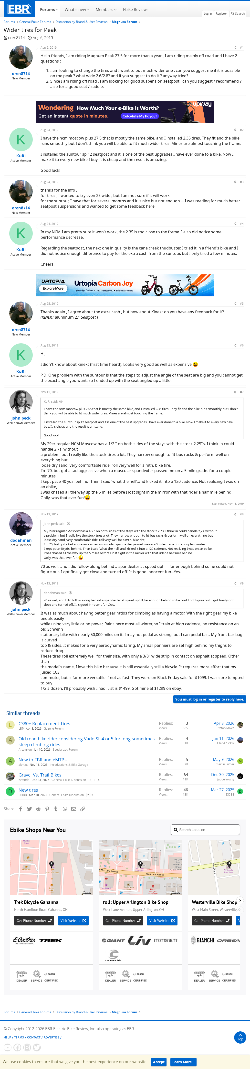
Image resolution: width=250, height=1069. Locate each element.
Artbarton (25, 749)
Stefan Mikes (225, 728)
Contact (34, 1037)
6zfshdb (24, 780)
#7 (242, 392)
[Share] (235, 47)
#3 (242, 182)
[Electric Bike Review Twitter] (37, 1047)
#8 (242, 514)
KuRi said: (51, 401)
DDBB (23, 795)
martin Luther (225, 764)
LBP (21, 728)
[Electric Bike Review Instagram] (27, 1047)
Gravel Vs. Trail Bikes (40, 775)
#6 (242, 345)
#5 (242, 304)
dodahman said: (55, 593)
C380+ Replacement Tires (44, 723)
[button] (57, 9)
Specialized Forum (65, 749)
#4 (242, 224)
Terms (19, 1037)
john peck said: (54, 523)
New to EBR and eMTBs (43, 760)
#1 (242, 47)
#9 (242, 583)
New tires (28, 790)
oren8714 (16, 37)
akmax (23, 765)
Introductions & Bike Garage (69, 765)
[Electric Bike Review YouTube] (7, 1047)
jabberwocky (225, 779)
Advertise (51, 1037)
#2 (242, 130)
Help (7, 1037)
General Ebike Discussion (69, 780)
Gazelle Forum (53, 728)
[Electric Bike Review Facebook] (17, 1047)
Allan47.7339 (225, 743)
